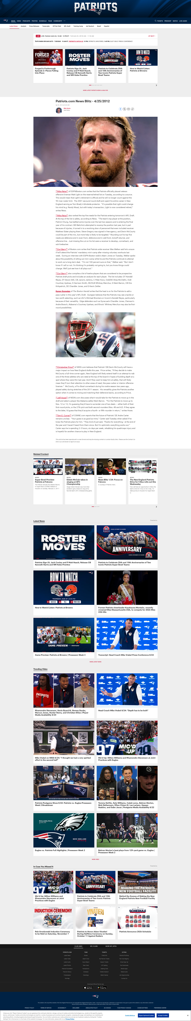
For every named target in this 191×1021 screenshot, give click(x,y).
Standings (86, 975)
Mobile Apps (124, 968)
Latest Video (67, 958)
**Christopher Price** (65, 367)
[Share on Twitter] (124, 110)
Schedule (85, 971)
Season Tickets (104, 962)
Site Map (67, 978)
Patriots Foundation (67, 968)
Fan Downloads (124, 965)
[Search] (155, 20)
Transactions (85, 968)
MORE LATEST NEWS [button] (95, 661)
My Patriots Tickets (104, 958)
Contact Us (124, 978)
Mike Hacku (67, 108)
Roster (86, 955)
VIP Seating (104, 965)
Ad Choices (107, 1008)
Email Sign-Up (124, 962)
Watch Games (104, 975)
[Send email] (128, 110)
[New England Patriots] (95, 996)
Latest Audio (67, 962)
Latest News (67, 955)
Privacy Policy (29, 1008)
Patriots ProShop (124, 955)
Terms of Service (45, 1008)
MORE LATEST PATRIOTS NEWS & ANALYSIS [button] (95, 90)
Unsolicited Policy (92, 1008)
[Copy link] (132, 109)
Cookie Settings (142, 1008)
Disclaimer (76, 1008)
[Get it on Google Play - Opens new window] (102, 988)
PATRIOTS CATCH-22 (76, 41)
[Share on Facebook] (120, 110)
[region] (95, 1015)
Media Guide (124, 971)
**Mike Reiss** (62, 191)
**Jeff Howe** (62, 397)
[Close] (188, 1015)
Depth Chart (86, 958)
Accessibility (62, 1008)
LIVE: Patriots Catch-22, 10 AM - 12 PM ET (55, 36)
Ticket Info (104, 955)
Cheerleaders (67, 975)
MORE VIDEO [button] (95, 859)
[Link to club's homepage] (5, 20)
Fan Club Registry (124, 958)
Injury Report (85, 962)
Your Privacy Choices (124, 1008)
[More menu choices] (64, 21)
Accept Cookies (163, 1015)
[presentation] (157, 85)
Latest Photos (67, 965)
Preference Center (160, 1008)
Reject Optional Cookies (146, 1015)
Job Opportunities (124, 975)
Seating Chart (104, 968)
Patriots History (67, 971)
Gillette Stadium (104, 971)
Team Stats (86, 965)
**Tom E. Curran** (63, 415)
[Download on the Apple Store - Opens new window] (88, 988)
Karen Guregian (63, 291)
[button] (90, 85)
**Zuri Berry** (62, 249)
